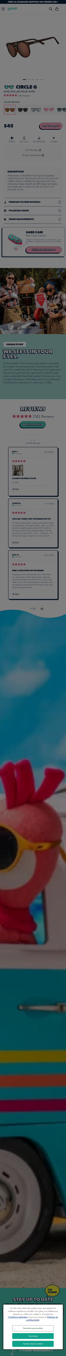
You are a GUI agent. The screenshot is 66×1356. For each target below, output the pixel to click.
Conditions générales (17, 1317)
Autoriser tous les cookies (33, 1344)
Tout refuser (33, 1336)
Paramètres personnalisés (33, 1328)
